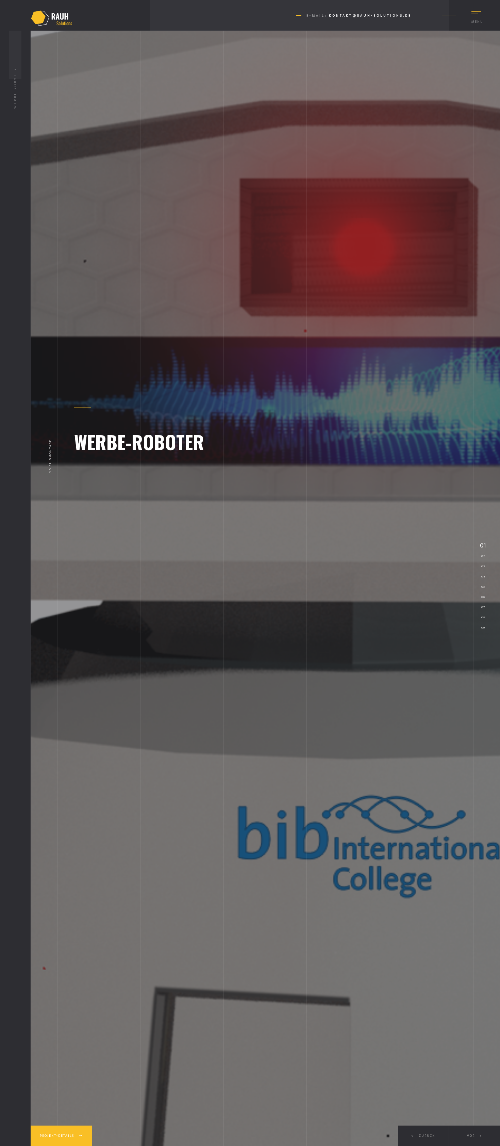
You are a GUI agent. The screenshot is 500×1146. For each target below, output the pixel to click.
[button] (474, 1136)
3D (50, 469)
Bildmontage (50, 452)
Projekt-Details (58, 1136)
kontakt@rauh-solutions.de (370, 15)
